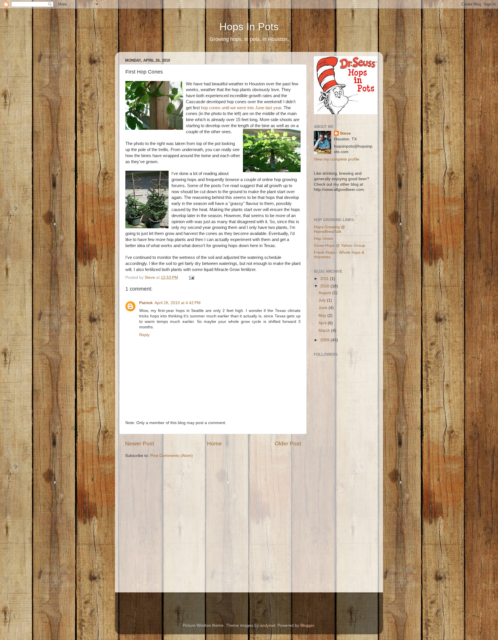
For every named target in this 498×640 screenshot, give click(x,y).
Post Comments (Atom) (171, 455)
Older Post (288, 444)
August (325, 293)
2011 (325, 278)
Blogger (307, 625)
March (324, 330)
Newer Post (139, 444)
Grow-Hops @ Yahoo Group (339, 245)
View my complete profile (336, 159)
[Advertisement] (331, 498)
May (322, 315)
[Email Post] (191, 277)
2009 (325, 340)
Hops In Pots (249, 27)
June (323, 308)
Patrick (146, 303)
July (322, 300)
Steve (345, 133)
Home (214, 444)
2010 (325, 286)
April (323, 323)
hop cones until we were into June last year (241, 108)
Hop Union (323, 238)
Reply (144, 335)
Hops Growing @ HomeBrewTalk (329, 229)
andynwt (267, 625)
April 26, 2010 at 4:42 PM (177, 303)
